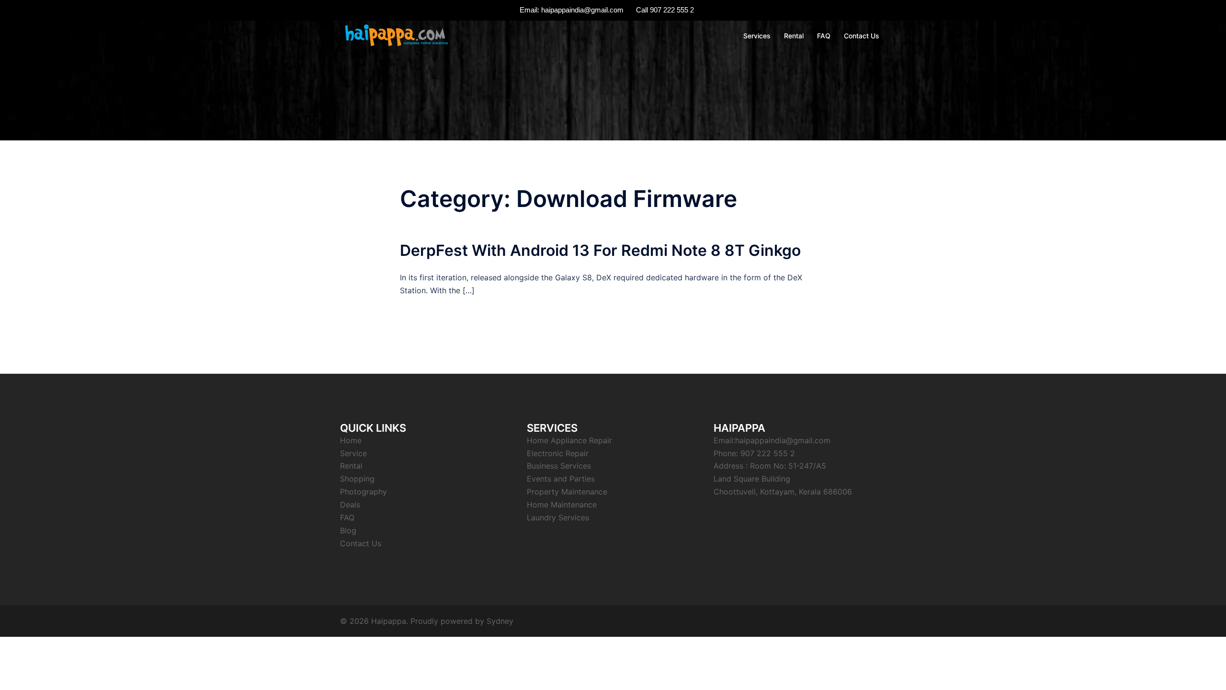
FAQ (823, 36)
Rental (794, 36)
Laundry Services (558, 517)
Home (351, 440)
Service (353, 453)
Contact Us (861, 36)
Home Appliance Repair (569, 440)
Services (757, 36)
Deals (350, 504)
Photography (363, 491)
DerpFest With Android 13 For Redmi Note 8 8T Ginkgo (600, 250)
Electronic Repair (558, 453)
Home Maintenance (562, 504)
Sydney (500, 621)
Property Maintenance (567, 491)
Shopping (357, 478)
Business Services (559, 466)
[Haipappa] (395, 35)
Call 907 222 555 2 (665, 10)
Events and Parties (561, 478)
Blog (348, 530)
